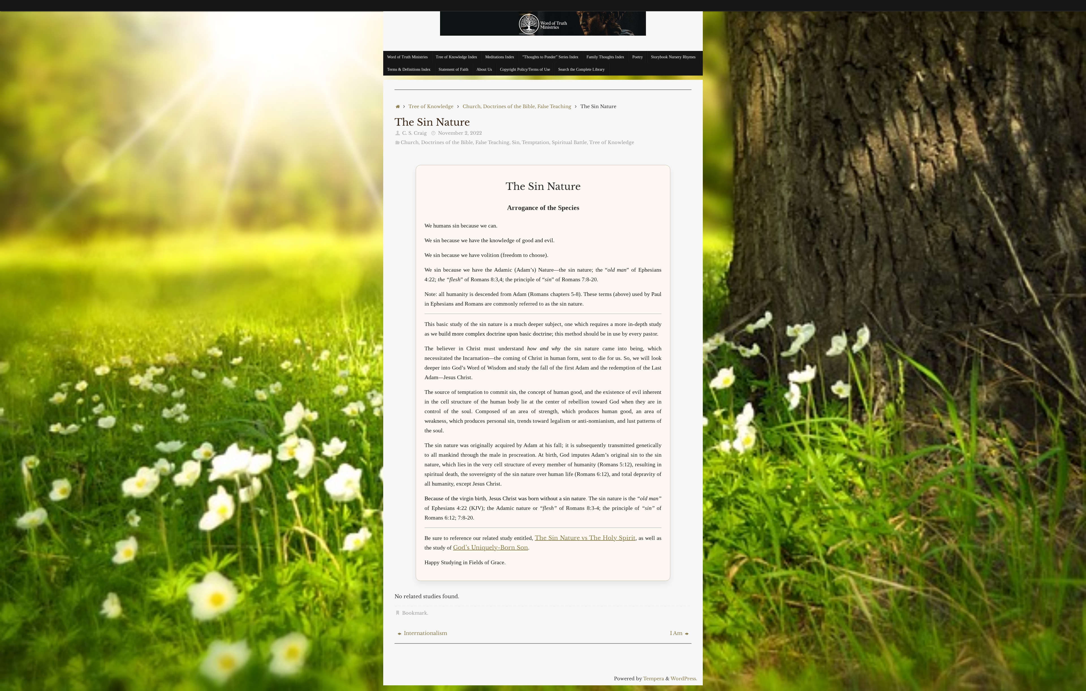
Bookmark (414, 613)
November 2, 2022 (460, 133)
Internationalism (424, 633)
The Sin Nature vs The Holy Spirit (585, 538)
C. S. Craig (414, 133)
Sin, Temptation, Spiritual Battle (549, 142)
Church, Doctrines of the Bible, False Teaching (517, 106)
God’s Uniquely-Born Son (490, 547)
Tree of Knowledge (430, 106)
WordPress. (684, 678)
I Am (677, 633)
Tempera (653, 678)
